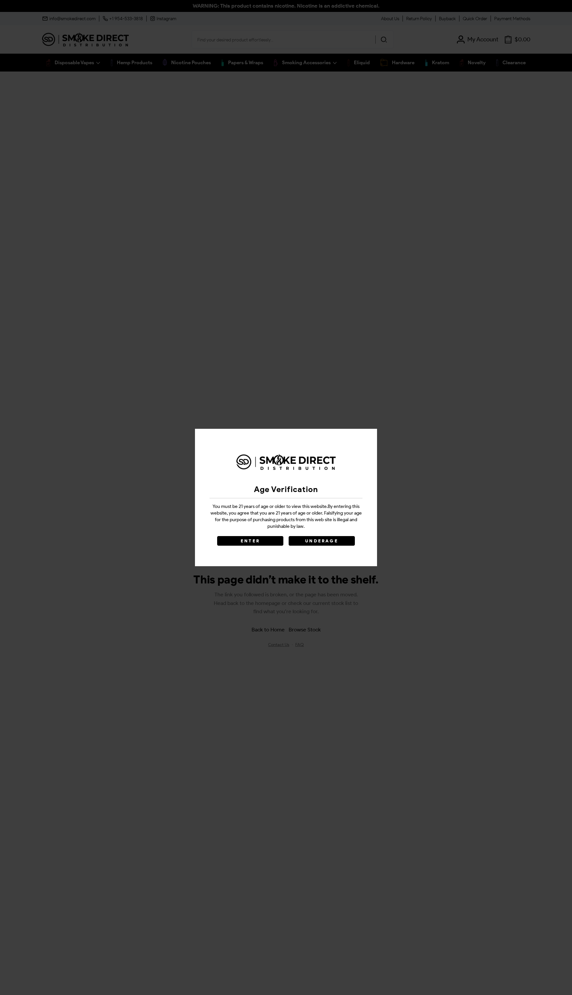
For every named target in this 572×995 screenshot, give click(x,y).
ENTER (250, 540)
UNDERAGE (321, 540)
